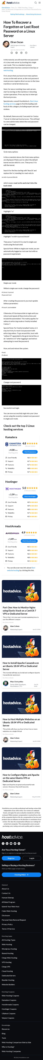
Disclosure (6, 915)
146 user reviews (30, 446)
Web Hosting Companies (11, 1051)
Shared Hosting (7, 953)
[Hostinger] (13, 489)
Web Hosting (7, 944)
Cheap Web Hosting (9, 958)
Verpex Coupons (8, 1018)
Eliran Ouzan (17, 42)
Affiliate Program (8, 902)
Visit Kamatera (30, 452)
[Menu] (39, 2)
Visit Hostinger (30, 496)
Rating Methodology (17, 14)
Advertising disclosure (33, 14)
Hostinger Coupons (9, 1009)
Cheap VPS (6, 967)
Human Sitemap (8, 898)
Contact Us (6, 893)
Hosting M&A (20, 875)
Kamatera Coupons (9, 1000)
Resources (6, 1029)
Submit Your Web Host (10, 906)
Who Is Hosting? (8, 1047)
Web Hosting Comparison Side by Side (16, 1042)
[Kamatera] (13, 444)
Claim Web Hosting (9, 911)
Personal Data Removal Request (14, 920)
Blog (3, 1033)
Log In (31, 858)
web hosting (8, 70)
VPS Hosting (6, 962)
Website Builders (8, 984)
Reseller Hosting (8, 980)
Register (11, 858)
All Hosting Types (8, 940)
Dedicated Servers (9, 975)
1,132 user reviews (29, 535)
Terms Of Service (8, 929)
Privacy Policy (7, 924)
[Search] (35, 2)
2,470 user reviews (30, 490)
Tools (4, 1038)
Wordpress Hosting (9, 949)
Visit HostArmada (29, 541)
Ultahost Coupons (8, 1013)
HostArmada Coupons (10, 1004)
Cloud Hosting (7, 971)
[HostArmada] (12, 533)
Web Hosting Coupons (10, 996)
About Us (5, 889)
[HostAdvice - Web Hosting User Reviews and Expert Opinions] (11, 2)
